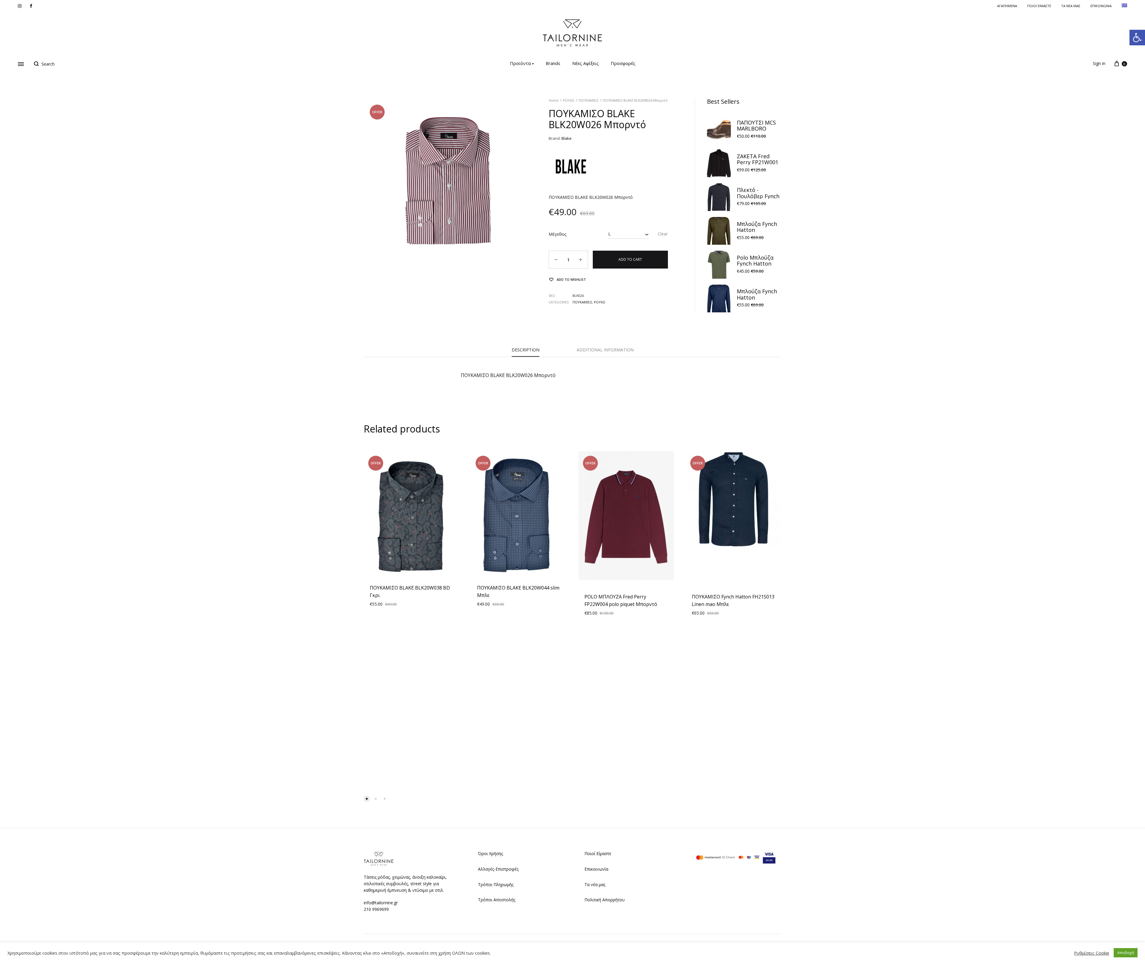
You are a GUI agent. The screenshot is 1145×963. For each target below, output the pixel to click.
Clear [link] (663, 234)
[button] (367, 799)
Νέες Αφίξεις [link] (585, 63)
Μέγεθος (557, 234)
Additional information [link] (605, 350)
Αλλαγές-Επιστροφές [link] (498, 869)
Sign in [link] (1099, 63)
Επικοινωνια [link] (1101, 6)
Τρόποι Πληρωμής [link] (495, 884)
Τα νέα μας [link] (1070, 6)
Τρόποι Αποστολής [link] (496, 899)
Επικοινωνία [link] (596, 869)
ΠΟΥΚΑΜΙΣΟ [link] (588, 100)
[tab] (525, 352)
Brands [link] (553, 63)
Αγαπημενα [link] (1007, 6)
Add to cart (630, 259)
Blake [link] (566, 138)
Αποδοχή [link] (1125, 952)
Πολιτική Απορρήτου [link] (604, 899)
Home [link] (553, 100)
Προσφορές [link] (623, 63)
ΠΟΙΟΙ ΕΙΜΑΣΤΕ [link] (1039, 6)
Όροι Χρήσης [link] (490, 853)
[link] (1137, 37)
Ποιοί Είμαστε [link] (597, 853)
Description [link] (525, 350)
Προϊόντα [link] (520, 63)
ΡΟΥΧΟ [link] (568, 100)
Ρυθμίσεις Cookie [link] (1091, 953)
